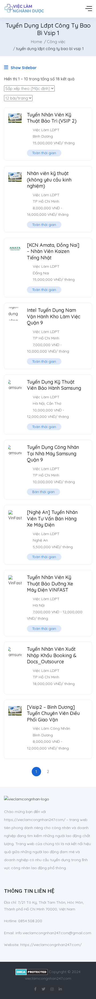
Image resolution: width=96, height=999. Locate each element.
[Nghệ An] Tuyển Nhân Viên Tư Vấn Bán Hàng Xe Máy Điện (52, 518)
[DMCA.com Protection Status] (31, 971)
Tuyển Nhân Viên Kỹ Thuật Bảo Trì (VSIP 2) (52, 118)
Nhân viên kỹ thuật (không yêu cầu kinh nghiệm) (49, 179)
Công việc (56, 41)
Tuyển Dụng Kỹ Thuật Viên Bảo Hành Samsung (54, 385)
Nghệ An (40, 540)
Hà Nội (39, 403)
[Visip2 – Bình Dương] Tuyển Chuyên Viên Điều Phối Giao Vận (53, 713)
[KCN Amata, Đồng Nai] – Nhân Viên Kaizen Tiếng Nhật (53, 251)
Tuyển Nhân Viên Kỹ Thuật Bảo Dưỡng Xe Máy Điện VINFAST (50, 583)
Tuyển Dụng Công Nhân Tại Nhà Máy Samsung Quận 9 (53, 453)
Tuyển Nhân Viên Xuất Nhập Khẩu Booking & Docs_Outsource (52, 655)
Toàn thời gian (44, 153)
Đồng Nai (41, 273)
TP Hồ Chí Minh (46, 201)
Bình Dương (43, 136)
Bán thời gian (43, 492)
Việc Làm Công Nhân (51, 728)
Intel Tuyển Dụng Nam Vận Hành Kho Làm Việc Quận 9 (53, 316)
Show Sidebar (23, 67)
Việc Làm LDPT (46, 129)
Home (36, 41)
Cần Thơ (53, 403)
